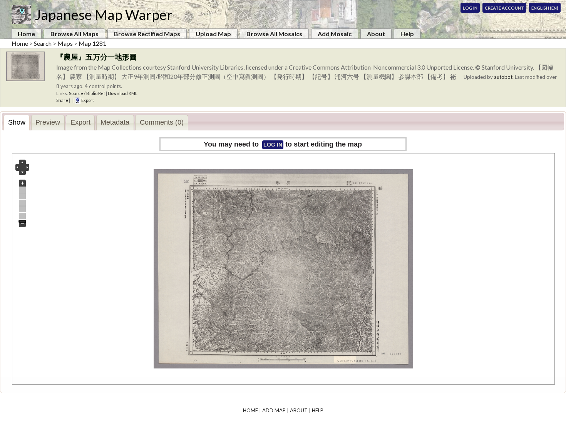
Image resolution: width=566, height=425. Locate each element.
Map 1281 (92, 43)
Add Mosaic (335, 33)
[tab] (16, 122)
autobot (503, 77)
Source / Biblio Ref (87, 93)
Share (62, 100)
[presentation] (16, 122)
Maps (65, 43)
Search (43, 43)
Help (407, 33)
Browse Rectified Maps (147, 33)
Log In (470, 7)
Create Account (504, 7)
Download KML (122, 93)
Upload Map (213, 33)
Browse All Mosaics (274, 33)
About (376, 33)
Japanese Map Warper (103, 14)
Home (26, 33)
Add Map (274, 410)
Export (87, 100)
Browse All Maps (74, 33)
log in (272, 145)
